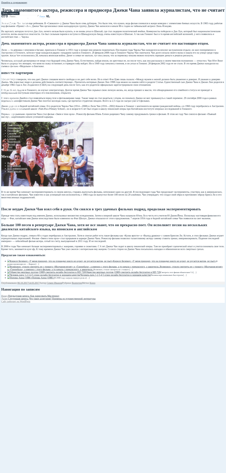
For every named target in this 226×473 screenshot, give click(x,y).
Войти (10, 163)
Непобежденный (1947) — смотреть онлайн (30, 32)
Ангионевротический (18, 86)
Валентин (12, 97)
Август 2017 (13, 59)
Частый (11, 144)
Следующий (13, 136)
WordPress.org (14, 171)
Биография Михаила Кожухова (23, 41)
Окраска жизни (9, 7)
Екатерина (12, 105)
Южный (11, 150)
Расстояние (13, 130)
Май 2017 (12, 67)
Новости (11, 114)
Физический (13, 141)
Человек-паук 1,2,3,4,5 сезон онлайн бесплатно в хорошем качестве (115, 275)
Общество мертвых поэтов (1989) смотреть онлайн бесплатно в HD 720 (123, 272)
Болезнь (11, 94)
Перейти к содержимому (14, 2)
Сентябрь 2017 (15, 56)
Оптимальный (14, 119)
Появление (13, 125)
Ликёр (10, 111)
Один (10, 116)
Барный (11, 91)
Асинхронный (15, 89)
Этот (9, 147)
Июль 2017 (13, 62)
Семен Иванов (54, 283)
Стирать (11, 139)
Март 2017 (12, 73)
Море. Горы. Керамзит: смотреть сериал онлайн (32, 38)
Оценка (11, 122)
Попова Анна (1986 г (43, 277)
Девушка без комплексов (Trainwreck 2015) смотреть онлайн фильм (42, 29)
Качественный (15, 108)
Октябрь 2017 (14, 54)
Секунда (11, 133)
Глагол (10, 100)
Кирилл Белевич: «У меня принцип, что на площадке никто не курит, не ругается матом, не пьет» (164, 261)
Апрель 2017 (14, 70)
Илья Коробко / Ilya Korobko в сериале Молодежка (33, 35)
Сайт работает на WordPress (15, 301)
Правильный (14, 127)
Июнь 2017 (13, 65)
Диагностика (14, 103)
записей (14, 165)
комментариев (17, 168)
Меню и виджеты (10, 13)
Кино (92, 283)
